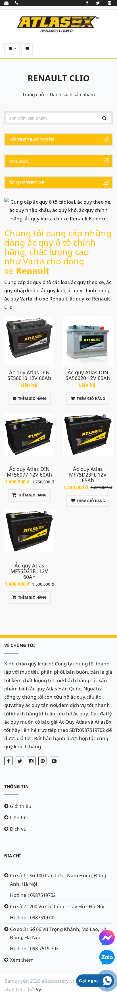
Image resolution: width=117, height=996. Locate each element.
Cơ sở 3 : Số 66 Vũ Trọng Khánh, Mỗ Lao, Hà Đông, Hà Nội (58, 933)
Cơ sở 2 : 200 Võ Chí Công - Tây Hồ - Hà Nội (57, 906)
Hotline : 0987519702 (33, 895)
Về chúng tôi (19, 645)
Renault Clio (59, 78)
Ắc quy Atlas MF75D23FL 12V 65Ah (87, 474)
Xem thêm (22, 960)
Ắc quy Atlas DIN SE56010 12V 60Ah (29, 375)
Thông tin (16, 786)
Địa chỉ (12, 856)
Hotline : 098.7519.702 (34, 948)
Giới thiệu (21, 806)
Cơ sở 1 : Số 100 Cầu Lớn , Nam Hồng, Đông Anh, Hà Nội (58, 879)
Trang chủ (33, 94)
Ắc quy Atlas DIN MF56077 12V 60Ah (29, 471)
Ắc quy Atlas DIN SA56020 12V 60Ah (88, 375)
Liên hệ (18, 817)
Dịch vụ (18, 829)
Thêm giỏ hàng (32, 398)
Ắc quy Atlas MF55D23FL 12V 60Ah (29, 571)
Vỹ (38, 989)
